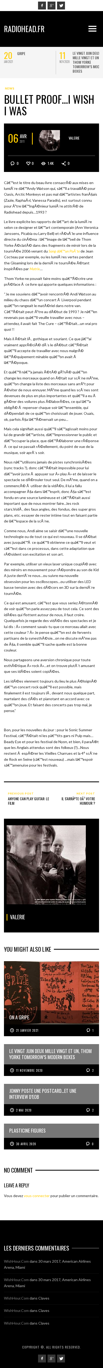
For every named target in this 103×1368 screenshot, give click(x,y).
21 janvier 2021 (27, 1030)
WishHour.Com (16, 1261)
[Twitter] (61, 5)
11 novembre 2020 (29, 1070)
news (10, 88)
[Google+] (51, 5)
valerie (74, 138)
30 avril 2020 (26, 1144)
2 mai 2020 (24, 1110)
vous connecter (37, 1195)
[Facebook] (42, 5)
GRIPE (21, 53)
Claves (43, 1298)
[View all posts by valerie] (51, 138)
